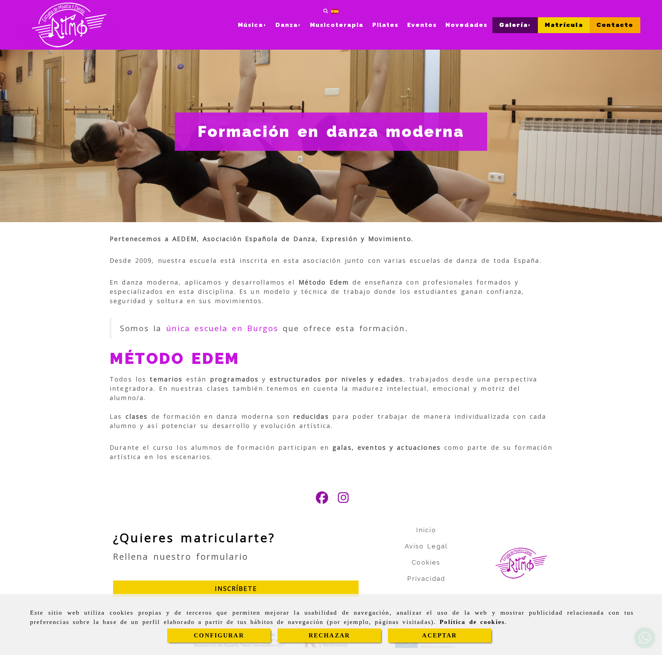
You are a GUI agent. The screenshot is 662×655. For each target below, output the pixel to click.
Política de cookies (472, 621)
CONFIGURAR (219, 635)
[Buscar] (326, 11)
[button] (236, 588)
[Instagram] (343, 500)
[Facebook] (322, 500)
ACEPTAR (439, 635)
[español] (335, 11)
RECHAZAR (329, 635)
